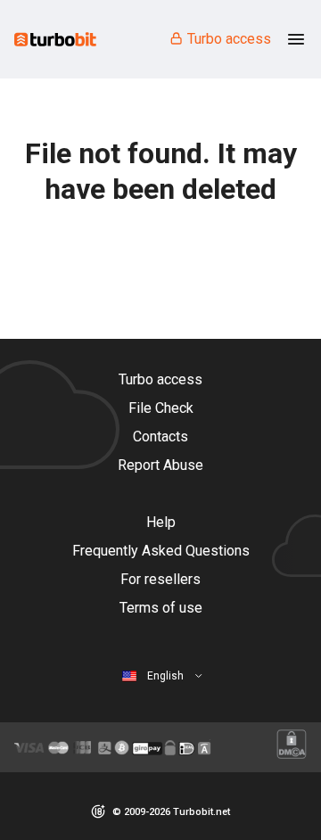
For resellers (160, 579)
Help (161, 522)
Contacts (160, 436)
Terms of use (160, 607)
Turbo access (229, 38)
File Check (160, 407)
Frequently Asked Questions (161, 550)
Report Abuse (160, 465)
